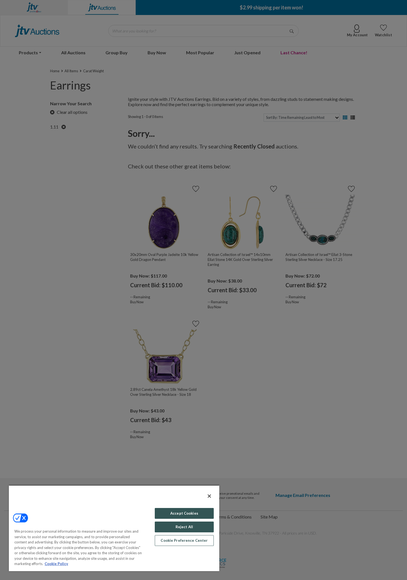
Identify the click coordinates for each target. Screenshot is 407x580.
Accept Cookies (184, 513)
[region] (114, 528)
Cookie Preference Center (184, 540)
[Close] (209, 496)
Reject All (184, 527)
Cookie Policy (56, 563)
